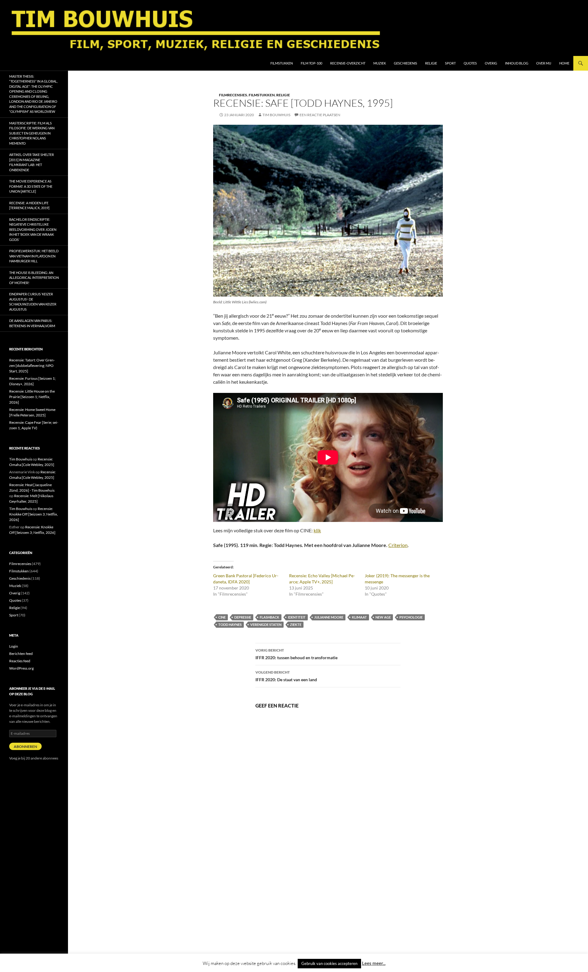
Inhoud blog (516, 63)
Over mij (543, 63)
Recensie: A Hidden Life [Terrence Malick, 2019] (29, 205)
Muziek (379, 63)
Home (564, 63)
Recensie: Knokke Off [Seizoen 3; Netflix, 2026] (33, 514)
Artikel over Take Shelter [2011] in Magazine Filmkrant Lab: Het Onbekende (31, 162)
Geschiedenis (405, 63)
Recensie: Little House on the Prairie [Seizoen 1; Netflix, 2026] (32, 397)
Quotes (470, 63)
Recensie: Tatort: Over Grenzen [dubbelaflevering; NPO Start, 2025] (32, 365)
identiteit (297, 617)
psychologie (411, 617)
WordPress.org (21, 668)
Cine (222, 617)
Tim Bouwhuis (276, 115)
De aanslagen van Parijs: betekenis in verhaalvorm (32, 323)
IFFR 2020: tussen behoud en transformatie (296, 654)
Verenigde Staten (265, 624)
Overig (491, 63)
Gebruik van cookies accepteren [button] (329, 963)
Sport (450, 63)
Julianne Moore (328, 617)
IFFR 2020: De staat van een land (286, 676)
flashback (269, 617)
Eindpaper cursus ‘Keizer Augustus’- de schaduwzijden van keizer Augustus (32, 301)
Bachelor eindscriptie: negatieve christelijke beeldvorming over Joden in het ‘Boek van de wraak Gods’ (32, 229)
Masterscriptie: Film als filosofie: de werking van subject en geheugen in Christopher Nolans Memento (32, 133)
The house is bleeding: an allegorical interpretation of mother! (34, 278)
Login (13, 646)
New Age (383, 617)
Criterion (398, 545)
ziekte (295, 624)
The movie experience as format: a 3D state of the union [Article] (30, 186)
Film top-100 (311, 63)
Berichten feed (21, 653)
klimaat (359, 617)
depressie (242, 617)
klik (317, 530)
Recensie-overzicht (347, 63)
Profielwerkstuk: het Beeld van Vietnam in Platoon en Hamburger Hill (33, 256)
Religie (431, 63)
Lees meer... (374, 963)
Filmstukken (281, 63)
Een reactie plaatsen (320, 115)
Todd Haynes (230, 624)
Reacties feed (19, 661)
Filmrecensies (233, 95)
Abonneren (25, 746)
